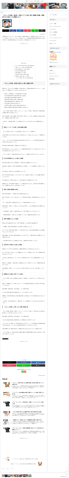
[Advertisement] (23, 52)
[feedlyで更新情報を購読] (23, 372)
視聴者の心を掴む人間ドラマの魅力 (22, 76)
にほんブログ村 (57, 52)
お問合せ (51, 70)
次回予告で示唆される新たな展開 (22, 74)
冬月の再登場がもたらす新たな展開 (22, 69)
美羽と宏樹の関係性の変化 (21, 70)
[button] (41, 30)
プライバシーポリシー (54, 76)
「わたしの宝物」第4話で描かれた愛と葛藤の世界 (24, 65)
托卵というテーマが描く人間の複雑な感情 (24, 67)
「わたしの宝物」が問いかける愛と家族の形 (24, 77)
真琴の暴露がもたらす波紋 (21, 72)
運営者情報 (51, 78)
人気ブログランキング (53, 62)
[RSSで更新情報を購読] (25, 372)
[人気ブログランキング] (53, 60)
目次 (22, 63)
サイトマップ (52, 73)
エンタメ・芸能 (5, 338)
